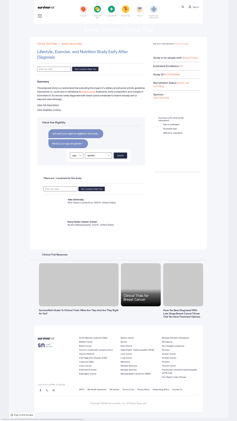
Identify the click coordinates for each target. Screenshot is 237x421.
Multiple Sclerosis (129, 370)
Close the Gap (97, 17)
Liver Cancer (126, 354)
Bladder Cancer (86, 342)
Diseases (83, 16)
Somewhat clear (170, 129)
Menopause (167, 342)
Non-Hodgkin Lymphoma (173, 346)
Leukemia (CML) (86, 362)
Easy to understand (171, 125)
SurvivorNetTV (111, 16)
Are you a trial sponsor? (171, 43)
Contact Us (177, 390)
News (139, 16)
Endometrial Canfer (88, 370)
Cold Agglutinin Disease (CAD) (93, 358)
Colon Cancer (85, 366)
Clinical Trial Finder (47, 44)
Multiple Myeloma (129, 366)
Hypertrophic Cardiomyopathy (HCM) (137, 350)
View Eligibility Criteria (49, 109)
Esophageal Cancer (87, 374)
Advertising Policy (161, 390)
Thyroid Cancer (169, 366)
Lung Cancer (126, 358)
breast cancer (88, 92)
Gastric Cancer (127, 338)
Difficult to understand (172, 133)
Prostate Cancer (169, 358)
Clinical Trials (125, 16)
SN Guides (114, 390)
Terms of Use (128, 390)
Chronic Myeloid (86, 354)
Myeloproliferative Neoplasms (175, 338)
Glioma (124, 342)
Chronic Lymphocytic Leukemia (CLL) (96, 350)
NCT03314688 (172, 74)
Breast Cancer (190, 58)
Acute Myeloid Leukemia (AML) (93, 338)
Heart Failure (126, 346)
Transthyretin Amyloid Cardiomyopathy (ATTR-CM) (179, 371)
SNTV (81, 390)
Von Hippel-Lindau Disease (174, 377)
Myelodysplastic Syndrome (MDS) (136, 374)
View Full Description (48, 105)
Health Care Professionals (153, 17)
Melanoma (125, 362)
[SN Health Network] (46, 345)
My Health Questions (97, 390)
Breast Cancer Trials (72, 44)
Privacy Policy (143, 390)
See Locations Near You (85, 69)
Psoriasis (166, 350)
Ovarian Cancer (169, 354)
